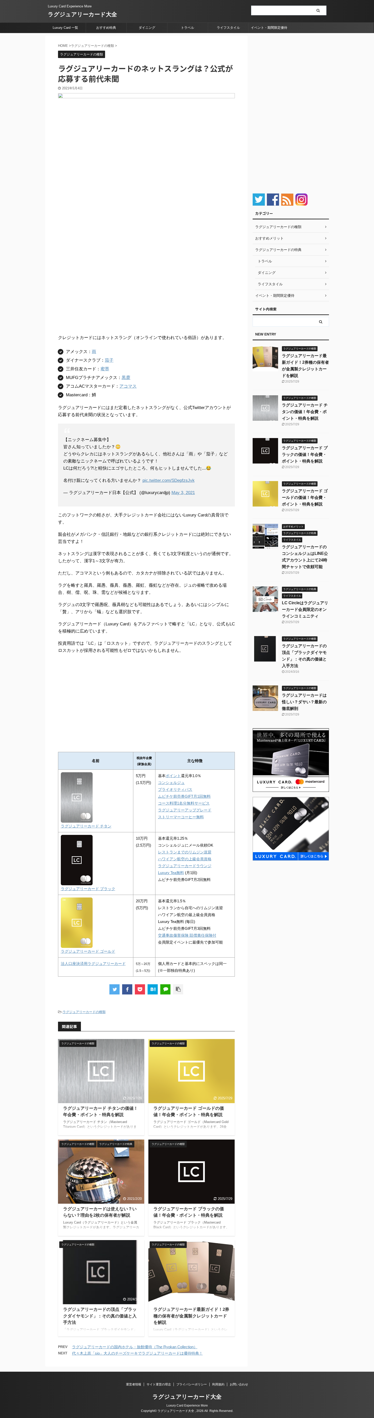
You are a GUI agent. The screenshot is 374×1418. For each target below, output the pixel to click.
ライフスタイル (228, 28)
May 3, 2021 (183, 492)
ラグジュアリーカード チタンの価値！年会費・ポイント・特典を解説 (305, 411)
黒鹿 (126, 377)
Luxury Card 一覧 (65, 28)
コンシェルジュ (171, 782)
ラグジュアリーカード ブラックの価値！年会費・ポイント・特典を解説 (305, 454)
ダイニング (147, 28)
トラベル (187, 28)
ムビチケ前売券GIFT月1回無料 (184, 796)
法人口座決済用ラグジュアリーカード (93, 963)
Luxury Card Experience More (187, 1405)
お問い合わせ (239, 1384)
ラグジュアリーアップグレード (184, 810)
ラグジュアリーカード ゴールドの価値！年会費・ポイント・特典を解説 (305, 497)
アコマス (128, 386)
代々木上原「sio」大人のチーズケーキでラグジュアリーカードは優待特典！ (137, 1353)
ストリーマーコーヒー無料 (181, 817)
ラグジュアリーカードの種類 (84, 1012)
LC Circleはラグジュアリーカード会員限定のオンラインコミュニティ (305, 609)
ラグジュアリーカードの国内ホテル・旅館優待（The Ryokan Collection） (134, 1347)
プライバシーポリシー (191, 1384)
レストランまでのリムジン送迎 (184, 852)
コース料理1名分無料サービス (184, 803)
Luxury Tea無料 (171, 873)
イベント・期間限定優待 (269, 28)
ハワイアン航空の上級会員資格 (184, 859)
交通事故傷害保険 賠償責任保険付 (187, 935)
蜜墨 (104, 369)
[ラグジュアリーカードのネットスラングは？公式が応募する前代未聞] (153, 989)
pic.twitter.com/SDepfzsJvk (168, 480)
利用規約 (218, 1384)
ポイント (173, 776)
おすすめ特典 (106, 28)
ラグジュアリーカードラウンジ (184, 866)
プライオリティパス (175, 789)
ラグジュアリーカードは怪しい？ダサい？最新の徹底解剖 (304, 702)
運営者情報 (133, 1384)
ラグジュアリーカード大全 (82, 14)
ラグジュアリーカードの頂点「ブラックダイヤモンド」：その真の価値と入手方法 (100, 1316)
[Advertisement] (100, 700)
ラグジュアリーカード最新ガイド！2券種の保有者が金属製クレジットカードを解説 (191, 1316)
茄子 (109, 360)
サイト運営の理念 (159, 1384)
